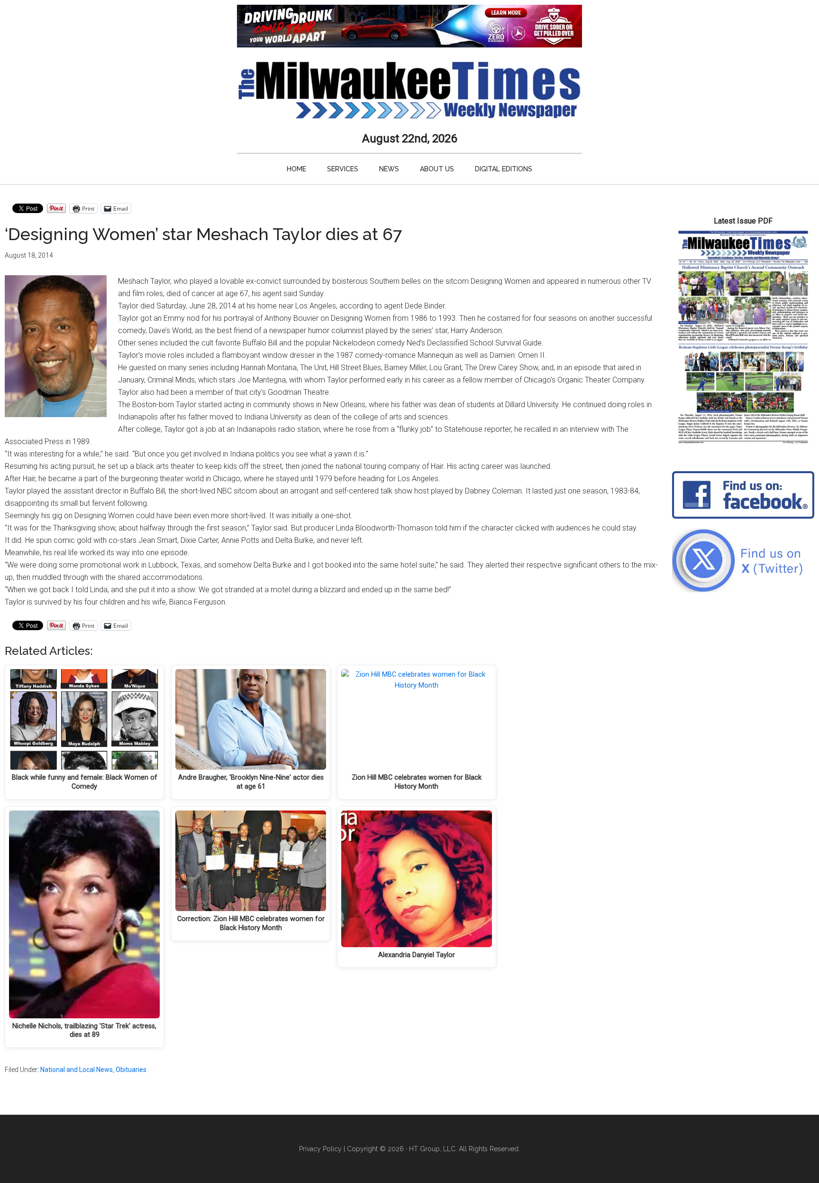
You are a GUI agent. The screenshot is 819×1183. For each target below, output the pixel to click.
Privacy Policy (320, 1149)
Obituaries (131, 1069)
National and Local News (76, 1069)
